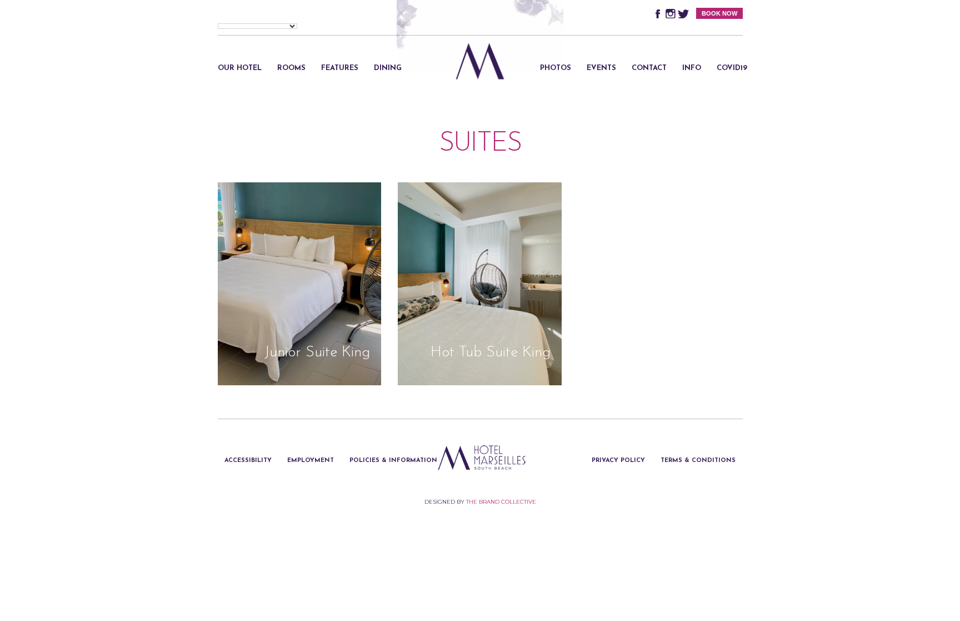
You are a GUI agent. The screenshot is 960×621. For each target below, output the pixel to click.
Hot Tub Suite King (491, 352)
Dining (388, 68)
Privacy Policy (618, 461)
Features (339, 68)
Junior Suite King (317, 352)
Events (601, 68)
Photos (555, 68)
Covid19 (732, 68)
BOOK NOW (719, 13)
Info (691, 68)
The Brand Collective (501, 501)
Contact (649, 68)
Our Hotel (240, 68)
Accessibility (248, 461)
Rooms (291, 68)
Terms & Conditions (698, 461)
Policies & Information (393, 461)
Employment (310, 461)
